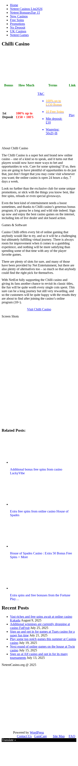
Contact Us (24, 736)
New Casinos (19, 16)
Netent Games (19, 35)
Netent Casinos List (26, 9)
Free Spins (17, 20)
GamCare (40, 736)
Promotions (17, 24)
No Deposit (17, 27)
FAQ (72, 736)
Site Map (59, 736)
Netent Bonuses (25, 12)
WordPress (37, 732)
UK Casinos (18, 31)
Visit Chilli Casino (39, 309)
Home (14, 5)
